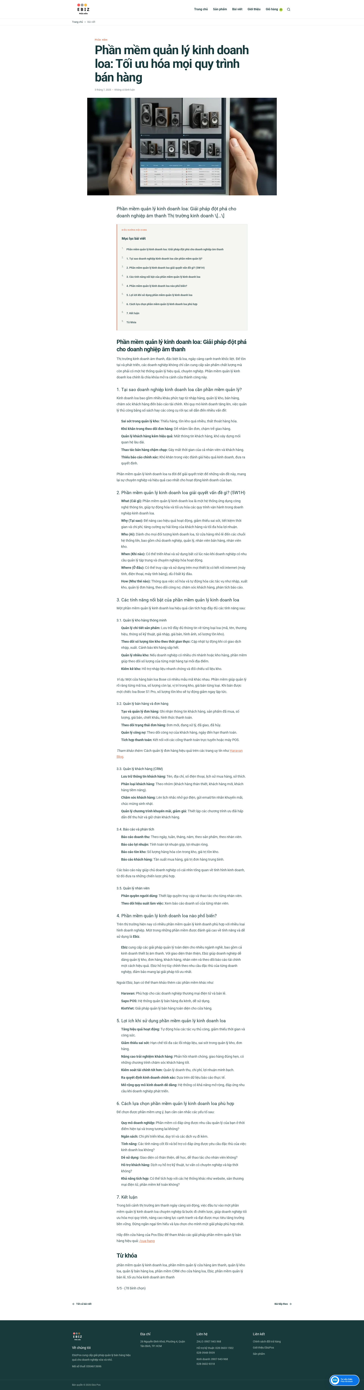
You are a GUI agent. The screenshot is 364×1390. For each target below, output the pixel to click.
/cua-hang (147, 1241)
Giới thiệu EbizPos (263, 1347)
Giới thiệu (254, 9)
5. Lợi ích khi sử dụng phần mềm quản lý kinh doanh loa (159, 295)
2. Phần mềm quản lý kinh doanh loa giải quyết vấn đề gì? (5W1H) (165, 267)
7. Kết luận (132, 313)
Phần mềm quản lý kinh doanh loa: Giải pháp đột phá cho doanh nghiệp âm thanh (175, 249)
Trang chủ (201, 9)
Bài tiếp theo (281, 1303)
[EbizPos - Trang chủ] (83, 9)
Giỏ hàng (274, 9)
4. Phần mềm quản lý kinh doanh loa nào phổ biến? (156, 285)
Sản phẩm (220, 9)
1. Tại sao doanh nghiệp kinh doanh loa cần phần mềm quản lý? (164, 258)
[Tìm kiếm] (288, 9)
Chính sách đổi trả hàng (267, 1341)
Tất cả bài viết (83, 1303)
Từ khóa (131, 322)
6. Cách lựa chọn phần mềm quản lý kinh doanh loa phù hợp (161, 304)
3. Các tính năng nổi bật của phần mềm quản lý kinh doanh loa (163, 276)
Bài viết (237, 9)
